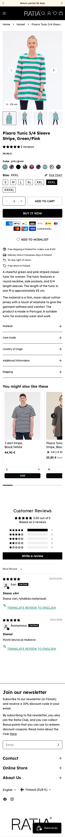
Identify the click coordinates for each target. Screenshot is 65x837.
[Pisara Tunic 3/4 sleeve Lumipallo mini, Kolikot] (11, 167)
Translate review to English (31, 608)
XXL (39, 182)
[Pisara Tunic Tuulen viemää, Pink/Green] (58, 167)
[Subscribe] (58, 745)
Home (6, 24)
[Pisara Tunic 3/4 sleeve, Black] (18, 167)
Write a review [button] (32, 556)
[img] (11, 579)
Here (13, 734)
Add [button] (22, 475)
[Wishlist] (54, 13)
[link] (22, 415)
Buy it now (32, 213)
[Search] (43, 13)
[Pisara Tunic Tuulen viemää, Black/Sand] (51, 167)
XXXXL (9, 190)
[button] (12, 147)
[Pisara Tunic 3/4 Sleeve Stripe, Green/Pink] (45, 167)
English (7, 790)
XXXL (52, 182)
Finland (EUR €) (36, 789)
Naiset (21, 24)
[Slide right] (53, 70)
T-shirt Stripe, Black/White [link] (14, 445)
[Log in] (49, 13)
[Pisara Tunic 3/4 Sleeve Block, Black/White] (25, 167)
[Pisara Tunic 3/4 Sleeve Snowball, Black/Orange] (31, 167)
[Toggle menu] (4, 13)
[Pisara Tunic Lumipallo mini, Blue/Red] (38, 167)
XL (29, 182)
